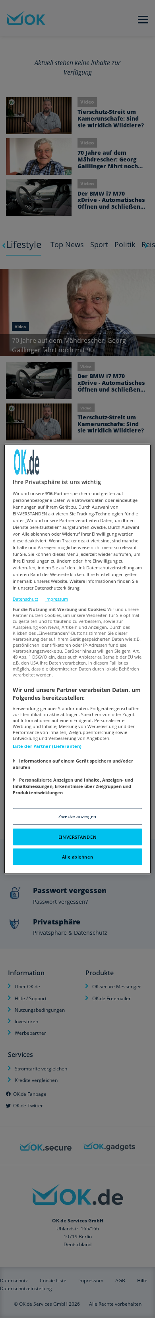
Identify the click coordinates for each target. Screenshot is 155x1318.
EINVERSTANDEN (77, 837)
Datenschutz (25, 598)
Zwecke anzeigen (77, 816)
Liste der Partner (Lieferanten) (47, 746)
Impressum (56, 598)
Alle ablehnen (77, 857)
